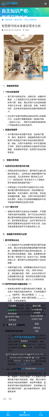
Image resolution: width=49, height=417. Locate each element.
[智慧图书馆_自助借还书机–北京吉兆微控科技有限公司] (10, 4)
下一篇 (41, 295)
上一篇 (8, 295)
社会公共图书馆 (30, 19)
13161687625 (24, 337)
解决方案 (18, 19)
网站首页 (8, 19)
